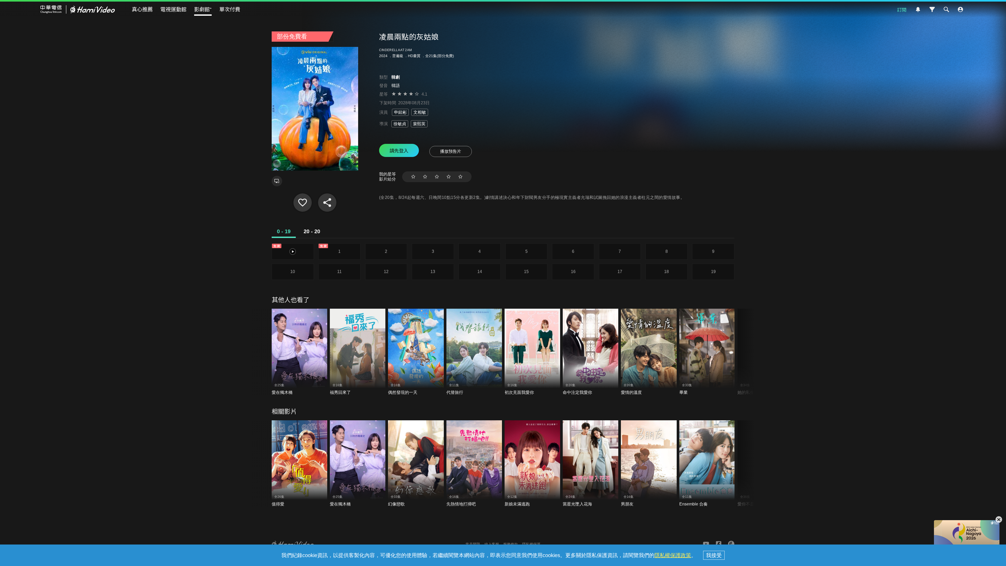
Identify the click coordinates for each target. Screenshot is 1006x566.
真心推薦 (142, 9)
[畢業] (707, 352)
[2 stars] (425, 176)
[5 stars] (460, 176)
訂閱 (901, 9)
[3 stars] (437, 176)
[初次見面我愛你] (532, 352)
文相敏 (419, 112)
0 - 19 (284, 231)
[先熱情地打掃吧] (474, 463)
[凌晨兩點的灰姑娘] (302, 202)
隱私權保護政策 (672, 555)
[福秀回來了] (357, 352)
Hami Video (77, 9)
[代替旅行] (474, 352)
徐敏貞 (399, 124)
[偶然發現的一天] (416, 352)
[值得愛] (299, 463)
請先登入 (399, 150)
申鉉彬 (400, 112)
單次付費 (229, 9)
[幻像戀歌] (416, 463)
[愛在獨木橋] (299, 352)
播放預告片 (450, 151)
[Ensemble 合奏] (707, 463)
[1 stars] (413, 176)
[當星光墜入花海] (590, 463)
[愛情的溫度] (648, 352)
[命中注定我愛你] (590, 352)
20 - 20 (312, 231)
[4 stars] (449, 176)
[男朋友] (648, 463)
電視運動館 (173, 9)
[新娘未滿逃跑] (532, 463)
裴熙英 (419, 124)
